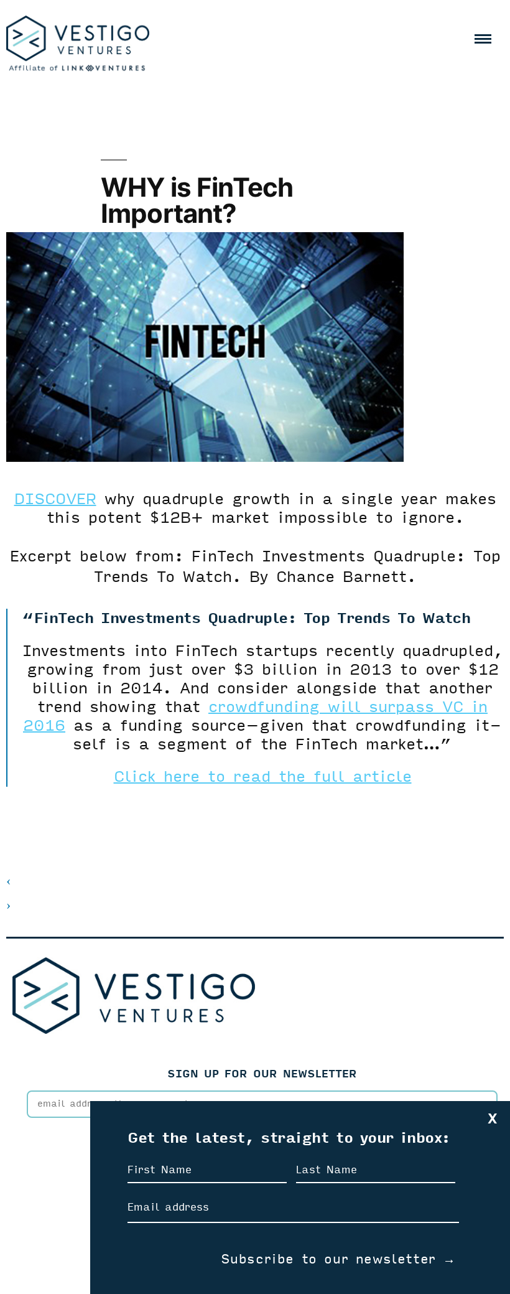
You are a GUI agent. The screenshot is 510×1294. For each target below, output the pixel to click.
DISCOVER (55, 499)
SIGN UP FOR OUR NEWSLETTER (262, 1074)
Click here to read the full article (263, 777)
